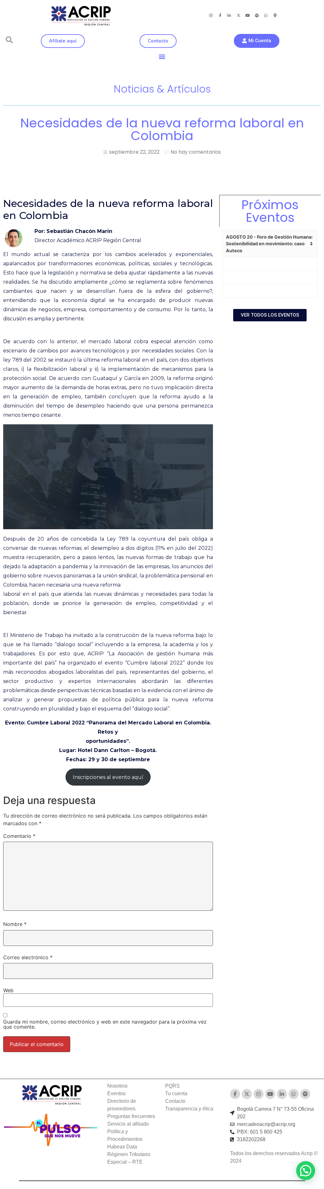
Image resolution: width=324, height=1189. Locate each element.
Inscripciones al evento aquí (108, 777)
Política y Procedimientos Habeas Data (124, 1139)
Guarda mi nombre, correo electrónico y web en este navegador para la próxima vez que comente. (105, 1024)
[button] (9, 40)
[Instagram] (211, 15)
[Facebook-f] (220, 15)
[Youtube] (248, 15)
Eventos (116, 1093)
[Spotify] (257, 15)
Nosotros (117, 1086)
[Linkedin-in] (229, 15)
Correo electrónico (28, 957)
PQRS (172, 1086)
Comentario (19, 836)
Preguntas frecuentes (131, 1116)
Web (8, 990)
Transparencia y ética (189, 1108)
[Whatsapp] (266, 15)
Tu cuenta (176, 1093)
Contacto (175, 1101)
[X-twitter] (238, 15)
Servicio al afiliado (128, 1124)
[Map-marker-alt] (275, 15)
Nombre (15, 924)
